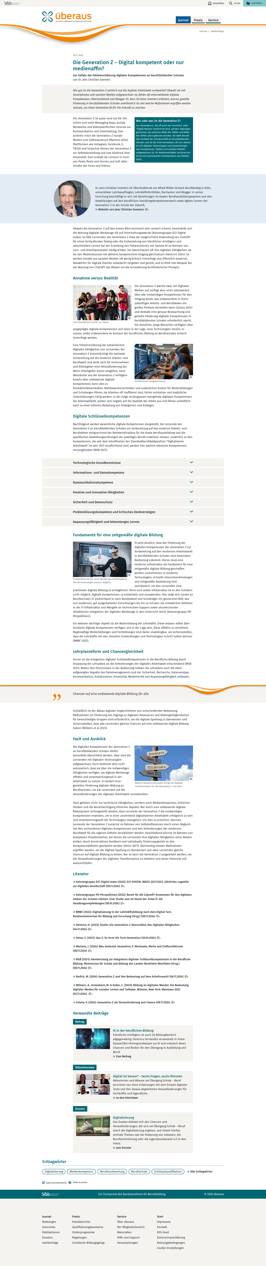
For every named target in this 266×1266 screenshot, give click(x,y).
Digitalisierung (54, 1171)
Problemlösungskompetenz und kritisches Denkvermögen (114, 512)
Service (213, 20)
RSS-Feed (163, 1232)
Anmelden (257, 3)
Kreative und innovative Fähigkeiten (98, 492)
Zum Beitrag (123, 1056)
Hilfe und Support (128, 1237)
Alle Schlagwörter (201, 1171)
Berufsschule (139, 1171)
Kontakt (162, 1227)
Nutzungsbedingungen (171, 1242)
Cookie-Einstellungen (170, 1248)
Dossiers (47, 1237)
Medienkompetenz (81, 1171)
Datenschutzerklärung (171, 1237)
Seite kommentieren (56, 1182)
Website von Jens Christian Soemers (121, 209)
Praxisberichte (81, 1222)
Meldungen (49, 1222)
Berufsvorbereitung (112, 1171)
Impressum (164, 1222)
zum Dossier (123, 1147)
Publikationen (51, 1232)
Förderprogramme (83, 1232)
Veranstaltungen (127, 1242)
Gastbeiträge (217, 31)
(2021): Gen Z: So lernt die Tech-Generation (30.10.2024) (116, 938)
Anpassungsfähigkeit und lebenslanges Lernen (106, 522)
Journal (183, 20)
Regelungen (79, 1237)
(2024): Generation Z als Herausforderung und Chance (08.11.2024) (123, 1002)
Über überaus (125, 1222)
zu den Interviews (127, 1097)
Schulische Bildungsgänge (88, 1242)
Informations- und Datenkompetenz (98, 472)
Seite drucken (80, 1182)
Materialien (124, 1232)
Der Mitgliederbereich (131, 1227)
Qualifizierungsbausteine (87, 1227)
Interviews (48, 1227)
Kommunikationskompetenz (93, 482)
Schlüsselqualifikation (168, 1171)
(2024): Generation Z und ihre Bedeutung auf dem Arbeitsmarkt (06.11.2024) (129, 976)
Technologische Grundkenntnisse (97, 463)
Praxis (198, 20)
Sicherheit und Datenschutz (93, 502)
